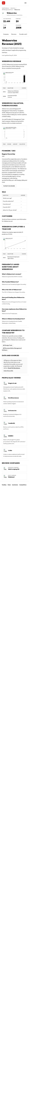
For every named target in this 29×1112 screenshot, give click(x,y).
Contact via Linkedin (9, 186)
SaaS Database (5, 8)
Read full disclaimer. (14, 368)
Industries (13, 8)
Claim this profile (8, 370)
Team (9, 484)
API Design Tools (7, 345)
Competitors (22, 484)
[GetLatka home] (3, 2)
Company (6, 34)
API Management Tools (7, 9)
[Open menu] (25, 2)
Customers (15, 484)
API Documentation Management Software (12, 349)
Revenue (13, 34)
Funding (4, 484)
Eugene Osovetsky (8, 154)
